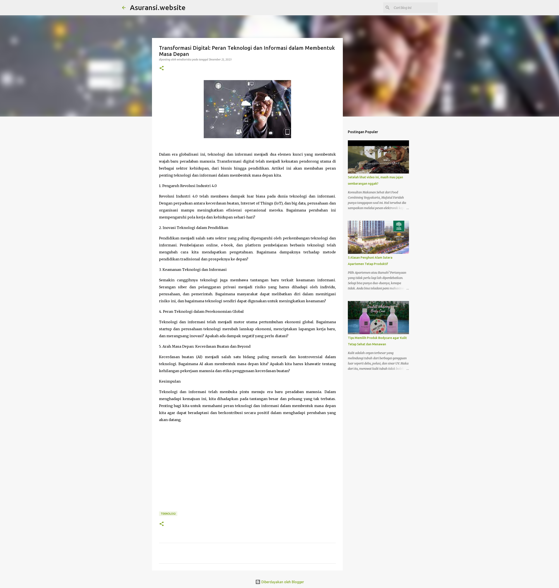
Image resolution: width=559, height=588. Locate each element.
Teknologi (168, 513)
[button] (161, 68)
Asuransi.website (158, 7)
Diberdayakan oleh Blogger (282, 582)
